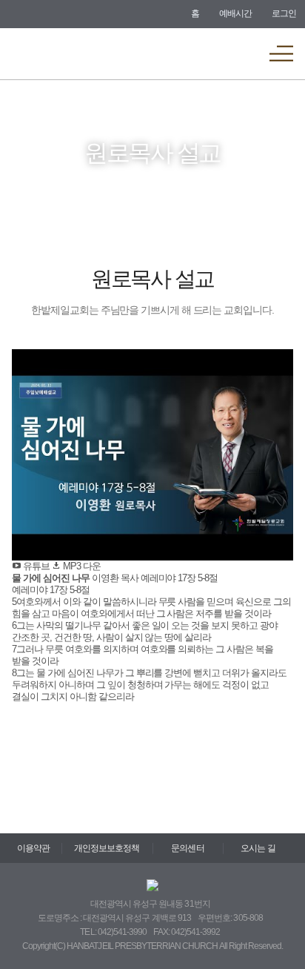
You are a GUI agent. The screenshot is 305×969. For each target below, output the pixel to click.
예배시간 (235, 13)
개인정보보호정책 (106, 848)
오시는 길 (258, 848)
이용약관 (33, 848)
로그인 (284, 13)
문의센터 (187, 848)
